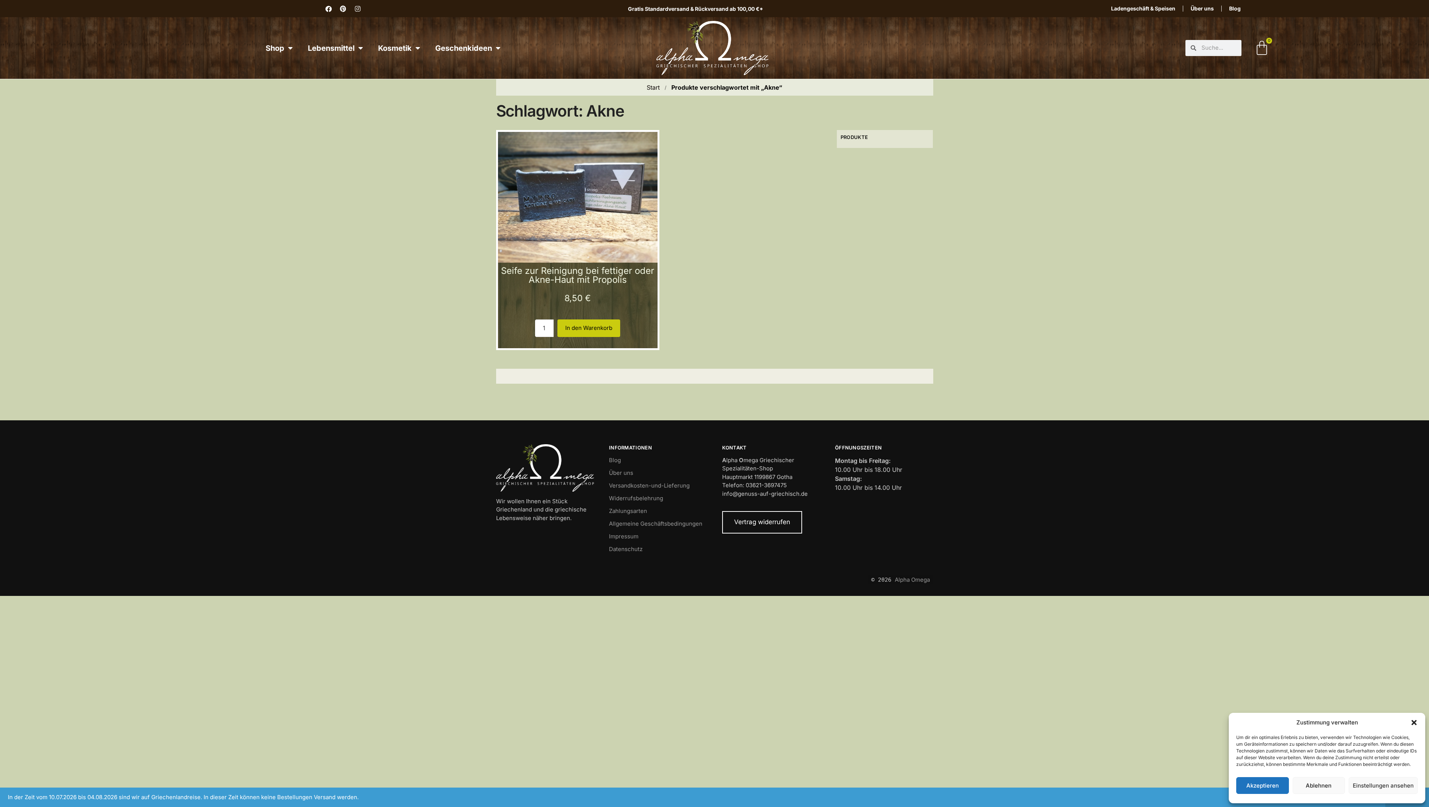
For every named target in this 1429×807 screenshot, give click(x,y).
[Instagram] (357, 8)
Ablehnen (1318, 785)
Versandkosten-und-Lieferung (649, 485)
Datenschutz (626, 549)
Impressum (623, 536)
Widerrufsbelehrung (636, 498)
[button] (1414, 722)
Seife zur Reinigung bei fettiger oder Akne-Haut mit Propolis (577, 275)
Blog (1235, 8)
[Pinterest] (343, 8)
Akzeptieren (1262, 785)
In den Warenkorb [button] (588, 327)
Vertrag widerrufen (762, 522)
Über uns (1202, 8)
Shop (275, 48)
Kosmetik (395, 48)
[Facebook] (328, 8)
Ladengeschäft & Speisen (1143, 8)
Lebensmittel (331, 48)
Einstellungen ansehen (1383, 785)
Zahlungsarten (628, 510)
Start (653, 87)
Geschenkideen (463, 48)
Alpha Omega (912, 579)
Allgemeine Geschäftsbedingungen (655, 523)
